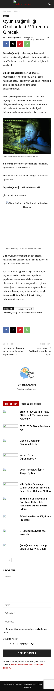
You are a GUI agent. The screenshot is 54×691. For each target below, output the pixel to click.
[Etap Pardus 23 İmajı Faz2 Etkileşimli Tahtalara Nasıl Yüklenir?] (10, 415)
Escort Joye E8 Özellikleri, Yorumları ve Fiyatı (39, 351)
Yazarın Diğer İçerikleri (31, 404)
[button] (5, 4)
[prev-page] (5, 560)
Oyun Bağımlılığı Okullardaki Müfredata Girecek (23, 312)
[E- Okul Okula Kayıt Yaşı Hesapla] (10, 534)
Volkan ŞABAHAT (15, 37)
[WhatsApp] (27, 44)
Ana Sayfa (7, 11)
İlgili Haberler (11, 404)
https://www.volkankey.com (27, 389)
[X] (13, 44)
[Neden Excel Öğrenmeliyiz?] (10, 458)
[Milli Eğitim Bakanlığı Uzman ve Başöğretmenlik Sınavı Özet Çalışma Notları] (10, 487)
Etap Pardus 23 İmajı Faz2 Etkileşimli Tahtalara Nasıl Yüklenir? (34, 415)
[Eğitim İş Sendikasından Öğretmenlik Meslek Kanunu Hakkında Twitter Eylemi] (10, 502)
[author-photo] (27, 380)
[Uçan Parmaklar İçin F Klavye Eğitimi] (10, 473)
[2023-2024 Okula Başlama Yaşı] (10, 429)
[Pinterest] (20, 44)
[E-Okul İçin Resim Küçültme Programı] (10, 520)
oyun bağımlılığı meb (24, 309)
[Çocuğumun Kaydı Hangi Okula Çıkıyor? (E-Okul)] (10, 549)
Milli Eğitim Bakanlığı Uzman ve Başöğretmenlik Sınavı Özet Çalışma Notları (35, 488)
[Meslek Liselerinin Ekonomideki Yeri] (10, 444)
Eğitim (17, 11)
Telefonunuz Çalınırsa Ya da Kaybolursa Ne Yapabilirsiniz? (13, 351)
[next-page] (10, 560)
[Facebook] (6, 44)
